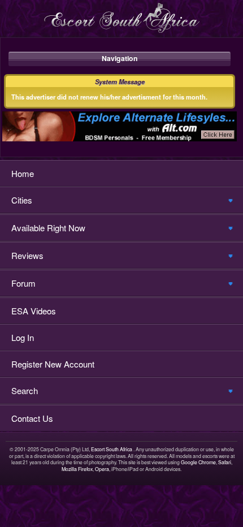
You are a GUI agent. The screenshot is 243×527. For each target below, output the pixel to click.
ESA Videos (33, 311)
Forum (23, 283)
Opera (102, 469)
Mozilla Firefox (77, 469)
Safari (224, 462)
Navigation (120, 58)
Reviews (27, 255)
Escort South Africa (111, 449)
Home (22, 173)
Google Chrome (198, 462)
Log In (22, 337)
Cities (21, 200)
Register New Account (52, 364)
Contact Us (32, 418)
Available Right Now (48, 228)
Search (24, 390)
